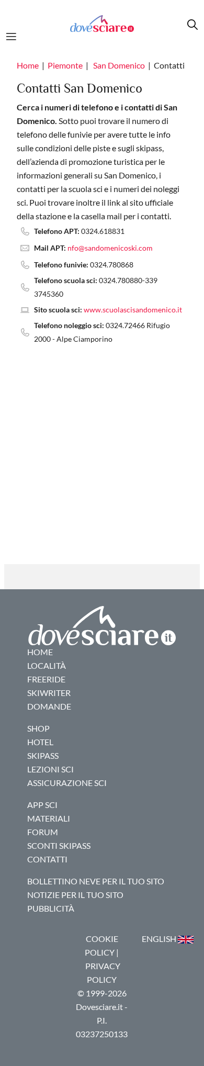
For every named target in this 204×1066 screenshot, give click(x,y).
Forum (42, 832)
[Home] (102, 23)
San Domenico (119, 65)
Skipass (43, 755)
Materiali (48, 818)
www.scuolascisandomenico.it (133, 309)
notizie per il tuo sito (75, 895)
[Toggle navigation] (14, 35)
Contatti (47, 859)
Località (46, 665)
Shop (38, 728)
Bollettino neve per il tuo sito (95, 881)
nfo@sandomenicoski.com (110, 247)
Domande (49, 706)
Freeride (46, 679)
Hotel (40, 742)
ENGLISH (160, 939)
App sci (42, 805)
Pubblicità (50, 908)
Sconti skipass (58, 845)
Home (28, 65)
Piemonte (65, 65)
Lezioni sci (50, 769)
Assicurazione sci (67, 783)
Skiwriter (49, 693)
